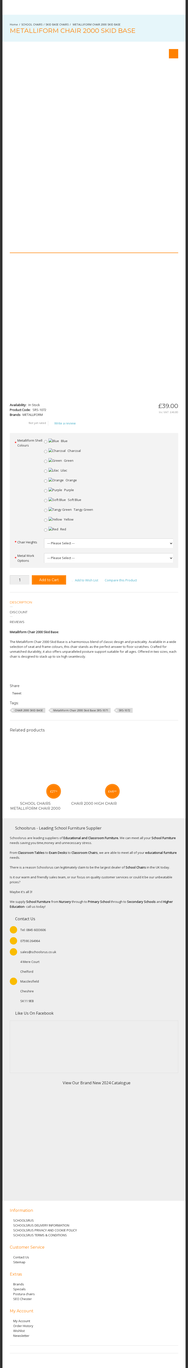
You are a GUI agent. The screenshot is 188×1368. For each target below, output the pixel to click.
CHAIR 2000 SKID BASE (29, 710)
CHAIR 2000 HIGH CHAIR (94, 803)
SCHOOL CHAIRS (31, 24)
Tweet (16, 693)
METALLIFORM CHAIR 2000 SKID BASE (96, 24)
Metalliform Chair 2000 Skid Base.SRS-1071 (80, 710)
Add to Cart (49, 580)
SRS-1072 (124, 710)
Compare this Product (121, 580)
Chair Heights (27, 542)
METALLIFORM (33, 414)
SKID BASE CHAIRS (57, 24)
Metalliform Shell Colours (29, 442)
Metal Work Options (25, 558)
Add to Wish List (86, 580)
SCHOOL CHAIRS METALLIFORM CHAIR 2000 (35, 806)
